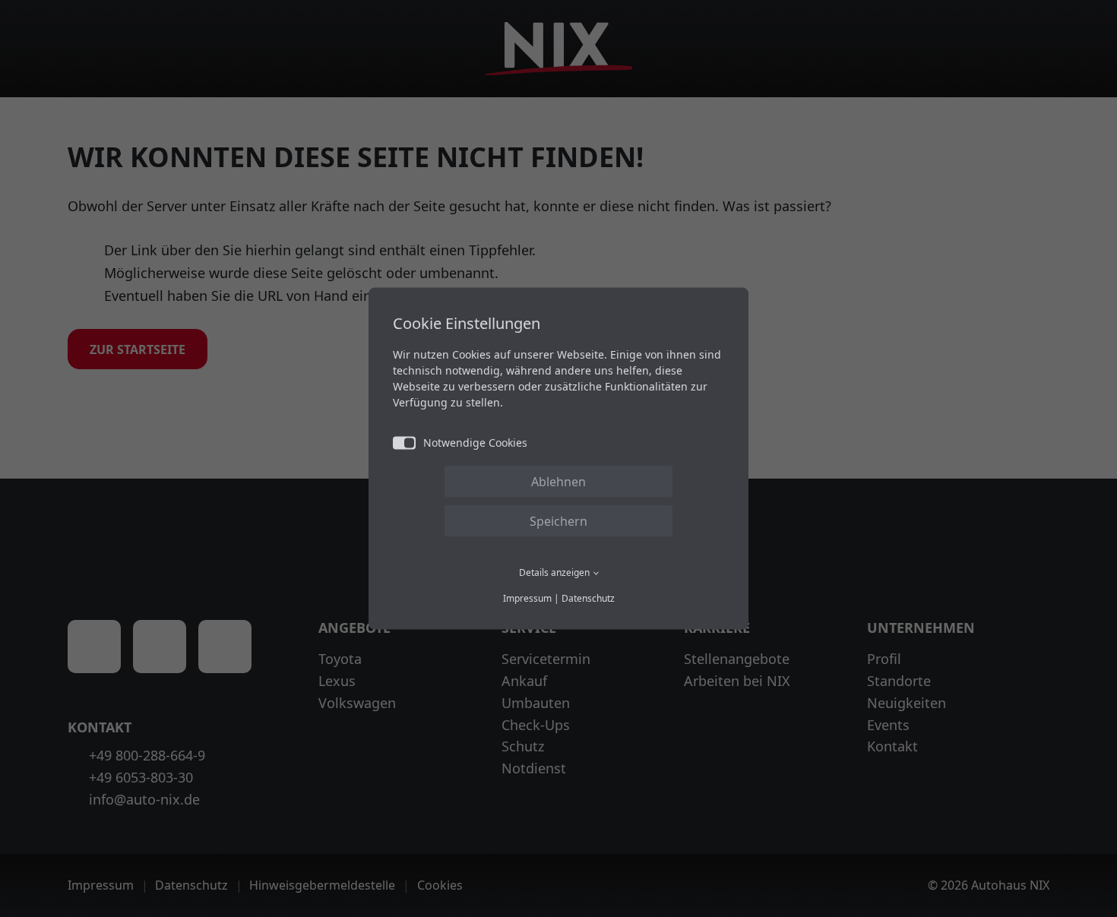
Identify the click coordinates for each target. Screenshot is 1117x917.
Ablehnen (558, 481)
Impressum (527, 598)
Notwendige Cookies (475, 442)
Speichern (558, 520)
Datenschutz (588, 598)
